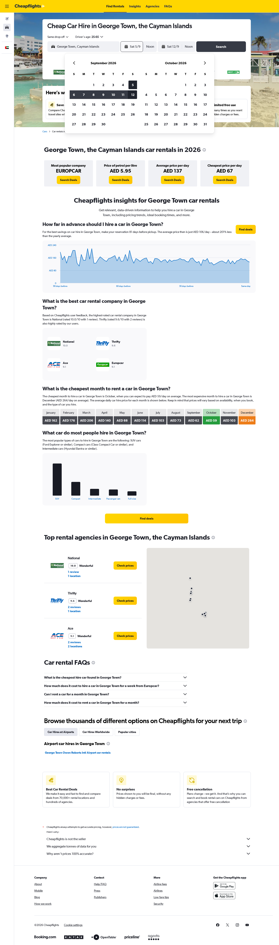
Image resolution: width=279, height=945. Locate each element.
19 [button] (133, 104)
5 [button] (133, 85)
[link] (68, 180)
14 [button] (84, 104)
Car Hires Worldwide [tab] (96, 732)
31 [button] (205, 124)
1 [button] (93, 85)
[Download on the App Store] (224, 895)
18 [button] (123, 104)
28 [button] (84, 124)
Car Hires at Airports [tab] (61, 732)
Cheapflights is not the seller (66, 839)
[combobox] (58, 37)
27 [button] (74, 124)
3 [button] (113, 85)
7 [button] (84, 95)
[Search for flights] (7, 19)
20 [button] (74, 114)
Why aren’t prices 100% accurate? (70, 854)
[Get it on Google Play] (224, 885)
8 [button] (94, 95)
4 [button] (123, 85)
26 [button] (133, 114)
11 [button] (123, 95)
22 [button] (94, 114)
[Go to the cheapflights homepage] (30, 6)
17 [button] (113, 104)
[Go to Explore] (7, 36)
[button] (6, 6)
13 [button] (74, 104)
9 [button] (103, 95)
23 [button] (103, 114)
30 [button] (103, 124)
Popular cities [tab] (127, 732)
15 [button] (93, 104)
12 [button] (133, 95)
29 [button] (94, 124)
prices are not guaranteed (126, 827)
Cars (44, 131)
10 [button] (113, 95)
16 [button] (103, 104)
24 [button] (113, 114)
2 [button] (103, 85)
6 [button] (74, 95)
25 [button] (123, 114)
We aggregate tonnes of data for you (71, 846)
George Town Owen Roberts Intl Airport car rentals (77, 752)
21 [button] (84, 114)
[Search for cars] (7, 27)
